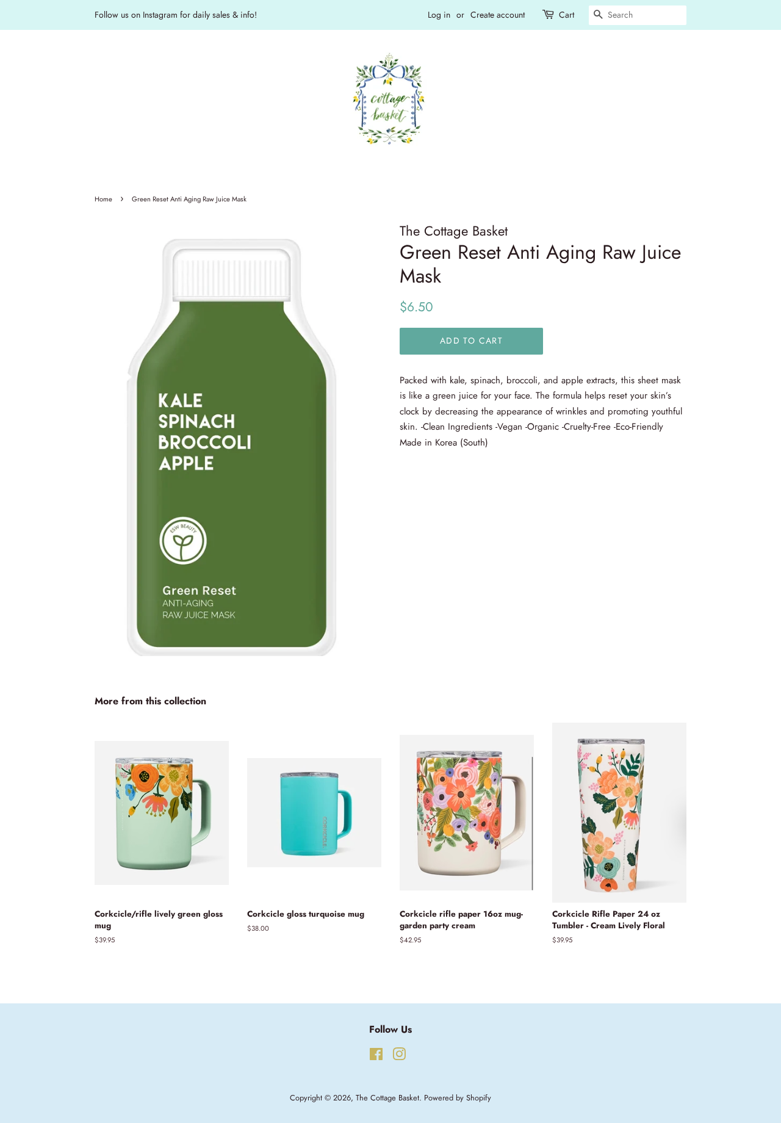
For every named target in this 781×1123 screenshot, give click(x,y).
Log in (439, 15)
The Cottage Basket (387, 1097)
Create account (497, 15)
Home (103, 199)
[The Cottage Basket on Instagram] (399, 1057)
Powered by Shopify (457, 1097)
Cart (566, 15)
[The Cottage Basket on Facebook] (376, 1057)
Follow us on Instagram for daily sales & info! (176, 15)
